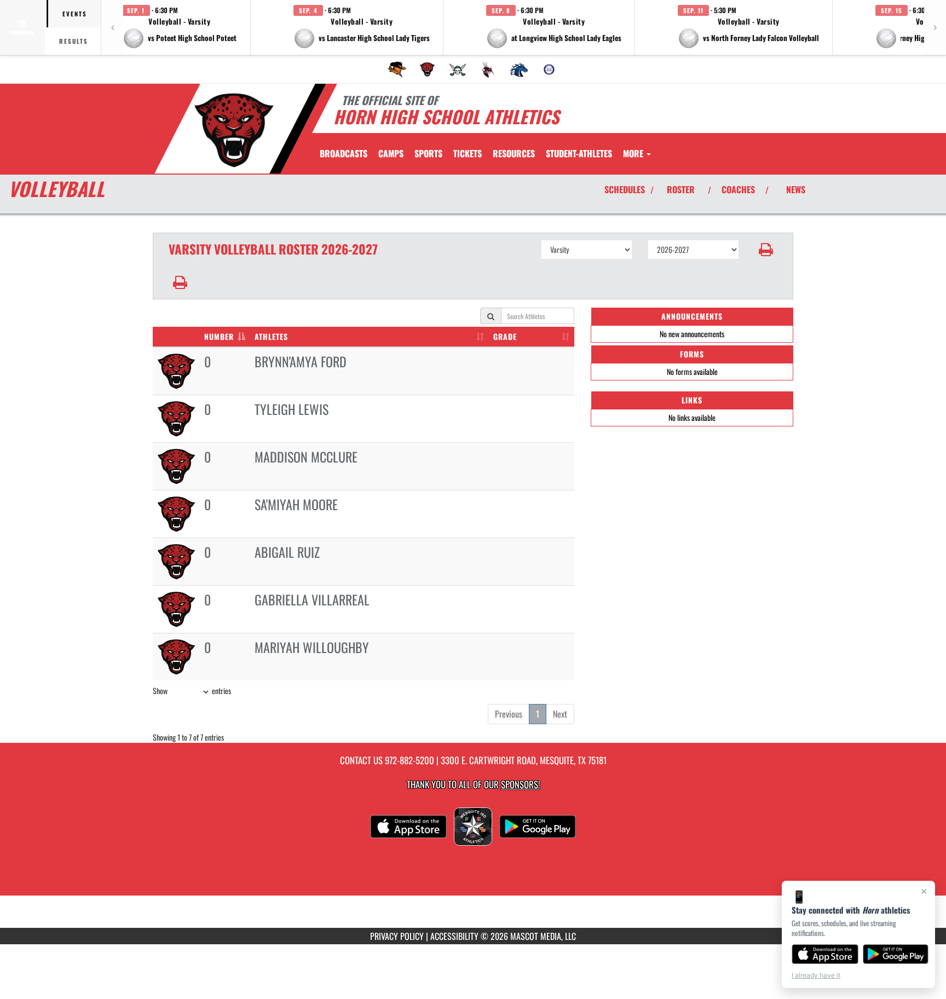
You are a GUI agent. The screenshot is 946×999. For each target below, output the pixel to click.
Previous (508, 713)
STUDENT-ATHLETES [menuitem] (579, 153)
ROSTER (681, 189)
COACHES (738, 189)
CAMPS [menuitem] (390, 153)
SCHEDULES (624, 189)
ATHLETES (271, 336)
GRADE (505, 336)
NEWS (795, 189)
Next (560, 713)
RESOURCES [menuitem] (514, 153)
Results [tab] (73, 41)
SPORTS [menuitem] (428, 153)
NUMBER (219, 336)
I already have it (816, 975)
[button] (179, 27)
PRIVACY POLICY (397, 936)
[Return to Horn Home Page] (234, 130)
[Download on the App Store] (825, 954)
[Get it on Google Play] (896, 954)
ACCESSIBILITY (454, 936)
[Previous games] (112, 27)
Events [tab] (74, 13)
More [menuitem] (634, 153)
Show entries (192, 690)
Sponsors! (520, 784)
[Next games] (935, 27)
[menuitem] (397, 69)
